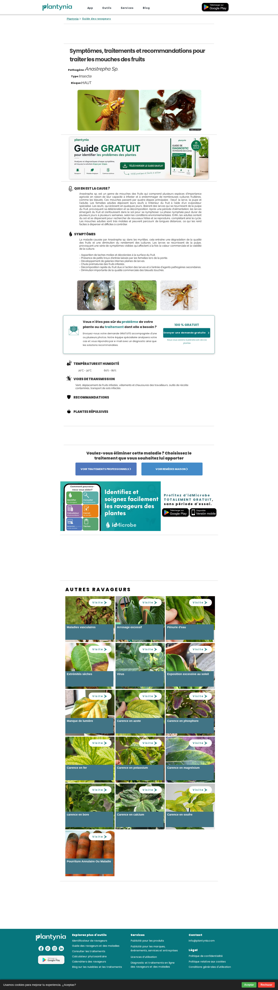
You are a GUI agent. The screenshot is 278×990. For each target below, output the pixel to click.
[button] (107, 7)
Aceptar (249, 984)
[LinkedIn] (61, 948)
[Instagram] (54, 948)
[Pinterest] (47, 948)
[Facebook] (41, 948)
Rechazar (266, 984)
